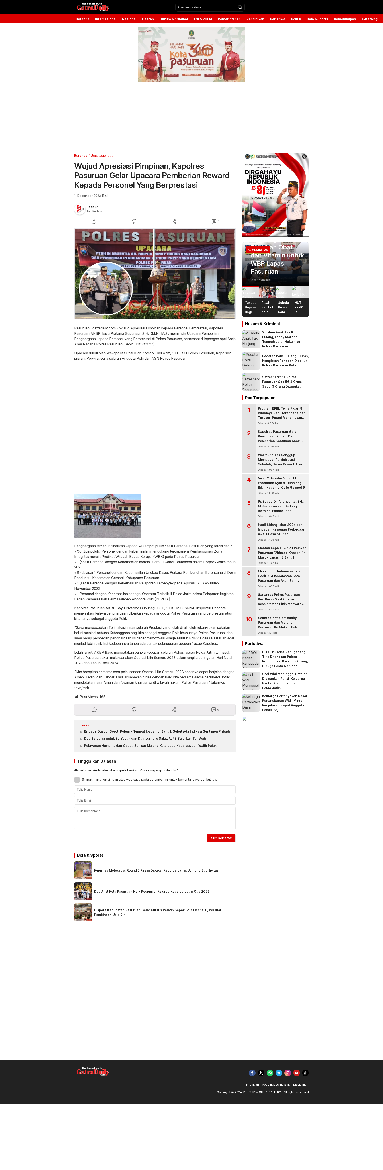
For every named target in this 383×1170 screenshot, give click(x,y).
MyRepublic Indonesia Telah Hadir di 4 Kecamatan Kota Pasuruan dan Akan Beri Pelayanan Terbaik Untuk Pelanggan (280, 580)
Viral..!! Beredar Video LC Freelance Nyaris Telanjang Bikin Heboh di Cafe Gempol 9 (281, 482)
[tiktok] (305, 1073)
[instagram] (287, 1073)
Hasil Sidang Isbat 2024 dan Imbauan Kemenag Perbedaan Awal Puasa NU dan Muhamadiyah (281, 532)
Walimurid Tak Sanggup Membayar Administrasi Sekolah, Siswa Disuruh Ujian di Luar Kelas (281, 462)
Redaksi (92, 207)
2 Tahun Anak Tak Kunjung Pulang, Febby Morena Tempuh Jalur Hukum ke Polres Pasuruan (283, 339)
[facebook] (252, 1073)
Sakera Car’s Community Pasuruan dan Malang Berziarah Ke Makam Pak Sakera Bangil (277, 625)
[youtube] (296, 1073)
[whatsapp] (270, 1073)
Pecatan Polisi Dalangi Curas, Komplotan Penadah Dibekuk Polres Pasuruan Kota (285, 360)
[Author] (79, 209)
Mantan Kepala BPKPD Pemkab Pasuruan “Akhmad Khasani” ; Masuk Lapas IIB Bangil (282, 552)
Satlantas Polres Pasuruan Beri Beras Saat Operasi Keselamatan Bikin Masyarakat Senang (282, 601)
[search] (240, 7)
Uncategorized (102, 155)
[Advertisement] (133, 118)
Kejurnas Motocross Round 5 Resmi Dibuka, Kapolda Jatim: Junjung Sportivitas (156, 870)
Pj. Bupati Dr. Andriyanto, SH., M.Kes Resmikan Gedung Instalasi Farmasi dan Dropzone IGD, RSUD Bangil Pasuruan (281, 511)
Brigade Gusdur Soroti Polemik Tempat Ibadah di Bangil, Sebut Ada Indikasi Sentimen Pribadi (157, 731)
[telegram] (279, 1073)
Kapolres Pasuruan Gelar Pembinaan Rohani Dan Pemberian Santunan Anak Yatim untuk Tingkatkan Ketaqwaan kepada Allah (279, 441)
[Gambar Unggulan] (155, 273)
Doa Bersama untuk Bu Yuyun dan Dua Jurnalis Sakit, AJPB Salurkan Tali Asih (145, 738)
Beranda (80, 155)
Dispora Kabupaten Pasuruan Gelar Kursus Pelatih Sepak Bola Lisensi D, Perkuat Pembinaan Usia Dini (157, 912)
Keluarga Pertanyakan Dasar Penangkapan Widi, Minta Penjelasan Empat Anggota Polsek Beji (284, 703)
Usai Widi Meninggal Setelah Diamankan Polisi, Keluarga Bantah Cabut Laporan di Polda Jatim (284, 681)
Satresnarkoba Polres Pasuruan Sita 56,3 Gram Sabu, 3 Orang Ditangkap (282, 381)
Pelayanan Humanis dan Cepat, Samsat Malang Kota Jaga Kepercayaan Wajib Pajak (150, 745)
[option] (275, 264)
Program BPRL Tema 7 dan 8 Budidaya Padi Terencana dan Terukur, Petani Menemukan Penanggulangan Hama (281, 415)
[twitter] (261, 1073)
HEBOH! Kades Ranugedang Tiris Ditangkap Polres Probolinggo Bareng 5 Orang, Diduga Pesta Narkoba (285, 659)
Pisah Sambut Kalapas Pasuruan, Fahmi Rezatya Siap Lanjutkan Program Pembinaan (275, 247)
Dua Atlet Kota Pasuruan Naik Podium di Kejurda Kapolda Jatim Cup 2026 (152, 891)
